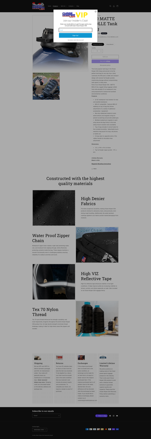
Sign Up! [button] (75, 35)
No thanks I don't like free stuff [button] (76, 40)
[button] (96, 11)
